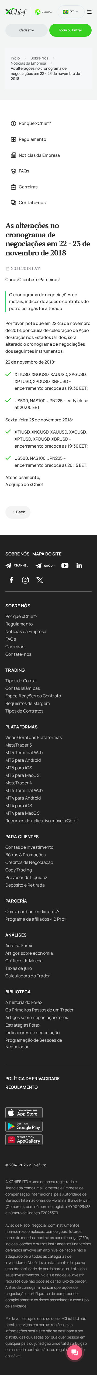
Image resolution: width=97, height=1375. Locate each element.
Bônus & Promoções (25, 855)
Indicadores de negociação (32, 1033)
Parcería (16, 901)
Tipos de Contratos (24, 711)
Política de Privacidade (32, 1078)
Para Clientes (22, 837)
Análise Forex (18, 945)
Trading (15, 670)
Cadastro (26, 30)
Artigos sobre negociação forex (36, 1017)
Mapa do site (46, 554)
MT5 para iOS (18, 768)
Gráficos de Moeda (24, 961)
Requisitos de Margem (27, 703)
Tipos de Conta (20, 681)
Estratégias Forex (22, 1025)
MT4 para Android (23, 798)
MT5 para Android (23, 760)
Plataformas (21, 727)
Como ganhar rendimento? (32, 911)
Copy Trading (18, 870)
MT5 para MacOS (22, 775)
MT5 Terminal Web (24, 752)
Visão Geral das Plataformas (33, 737)
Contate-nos (32, 202)
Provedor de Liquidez (26, 877)
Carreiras (28, 187)
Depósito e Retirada (25, 885)
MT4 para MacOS (22, 813)
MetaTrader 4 (18, 783)
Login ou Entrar (70, 30)
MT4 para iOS (18, 805)
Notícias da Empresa (28, 63)
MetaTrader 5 (18, 745)
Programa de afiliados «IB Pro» (36, 919)
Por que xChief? (35, 123)
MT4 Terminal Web (24, 790)
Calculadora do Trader (27, 976)
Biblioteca (18, 992)
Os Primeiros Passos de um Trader (39, 1010)
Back (20, 511)
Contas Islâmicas (22, 688)
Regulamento (32, 139)
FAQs (24, 171)
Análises (16, 935)
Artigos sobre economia (29, 953)
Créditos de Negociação (29, 862)
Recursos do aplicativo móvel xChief (41, 821)
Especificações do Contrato (33, 696)
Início (15, 58)
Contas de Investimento (29, 847)
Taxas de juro (18, 968)
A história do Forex (23, 1002)
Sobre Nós (39, 58)
